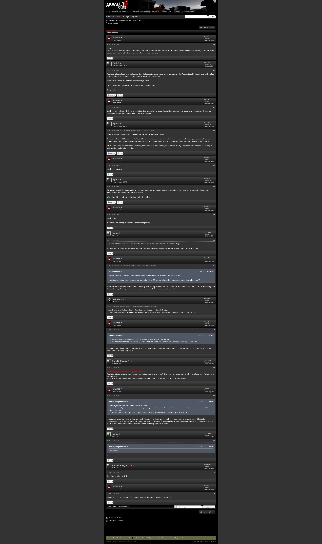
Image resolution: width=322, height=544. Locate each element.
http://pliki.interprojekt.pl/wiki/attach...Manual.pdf (125, 310)
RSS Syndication (151, 538)
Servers (135, 20)
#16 (214, 493)
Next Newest (123, 506)
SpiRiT (116, 63)
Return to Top (111, 538)
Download (121, 11)
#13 (214, 396)
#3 (214, 107)
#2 (214, 70)
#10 (214, 306)
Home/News (111, 11)
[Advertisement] (161, 529)
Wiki (146, 11)
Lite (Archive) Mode (139, 538)
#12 (214, 368)
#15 (214, 472)
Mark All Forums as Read (124, 538)
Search (193, 11)
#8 (214, 240)
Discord (164, 11)
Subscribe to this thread (116, 520)
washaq (116, 38)
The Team (184, 11)
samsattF (117, 299)
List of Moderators (163, 538)
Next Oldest (112, 506)
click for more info (132, 289)
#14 (214, 441)
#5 (214, 165)
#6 (214, 186)
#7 (214, 214)
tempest (116, 233)
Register (134, 17)
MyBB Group (131, 541)
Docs (140, 11)
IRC (157, 11)
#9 (214, 265)
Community (174, 11)
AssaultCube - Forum (113, 20)
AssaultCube (126, 20)
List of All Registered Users (178, 538)
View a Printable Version (116, 518)
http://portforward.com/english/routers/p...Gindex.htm (176, 312)
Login (127, 17)
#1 (214, 44)
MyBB (116, 541)
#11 (214, 329)
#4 (214, 130)
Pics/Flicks (132, 11)
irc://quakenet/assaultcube (116, 421)
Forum (152, 11)
